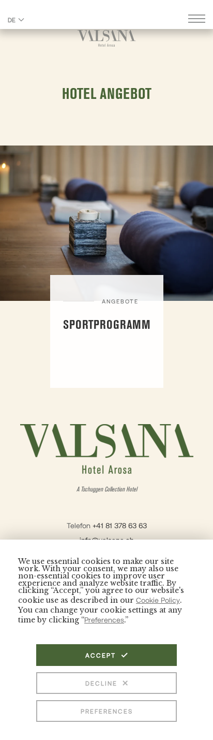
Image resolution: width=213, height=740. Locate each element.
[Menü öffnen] (196, 19)
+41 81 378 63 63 (120, 525)
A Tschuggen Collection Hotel (107, 489)
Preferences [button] (104, 619)
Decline (101, 683)
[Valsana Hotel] (107, 38)
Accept (100, 655)
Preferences (107, 711)
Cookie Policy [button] (158, 600)
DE (12, 19)
